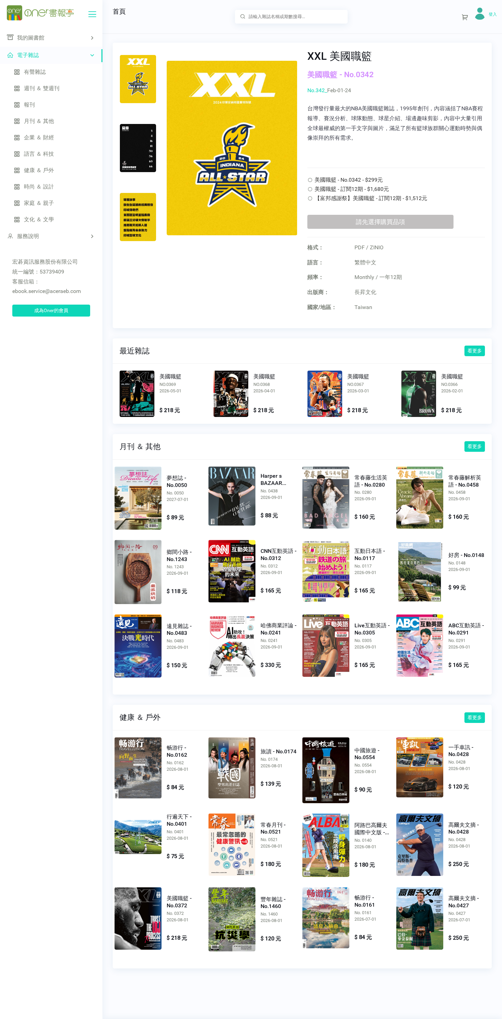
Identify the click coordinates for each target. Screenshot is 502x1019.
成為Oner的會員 (51, 310)
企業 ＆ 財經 (39, 137)
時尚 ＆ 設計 (39, 186)
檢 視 (138, 497)
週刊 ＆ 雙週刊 (41, 88)
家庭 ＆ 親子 (39, 203)
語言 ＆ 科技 (39, 154)
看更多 (475, 350)
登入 (493, 14)
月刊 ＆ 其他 (39, 121)
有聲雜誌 (35, 72)
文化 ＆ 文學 (39, 219)
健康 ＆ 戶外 (39, 170)
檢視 (137, 394)
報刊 (29, 104)
